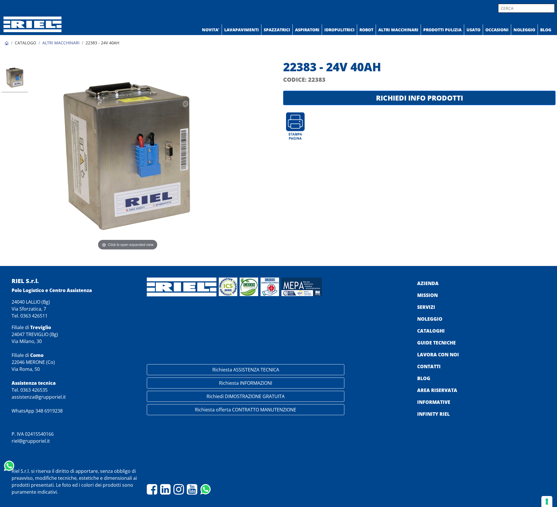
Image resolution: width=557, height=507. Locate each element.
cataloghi (431, 331)
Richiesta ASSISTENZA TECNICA (245, 369)
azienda (428, 283)
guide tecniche (436, 343)
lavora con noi (438, 354)
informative (433, 402)
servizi (426, 307)
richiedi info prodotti (419, 98)
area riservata (437, 390)
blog (423, 378)
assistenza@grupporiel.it (39, 397)
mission (427, 295)
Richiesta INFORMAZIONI (245, 383)
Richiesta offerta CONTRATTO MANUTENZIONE (245, 409)
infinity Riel (433, 414)
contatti (429, 366)
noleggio (429, 319)
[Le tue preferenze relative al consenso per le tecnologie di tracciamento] (546, 501)
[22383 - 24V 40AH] (14, 78)
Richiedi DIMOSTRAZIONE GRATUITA (246, 396)
